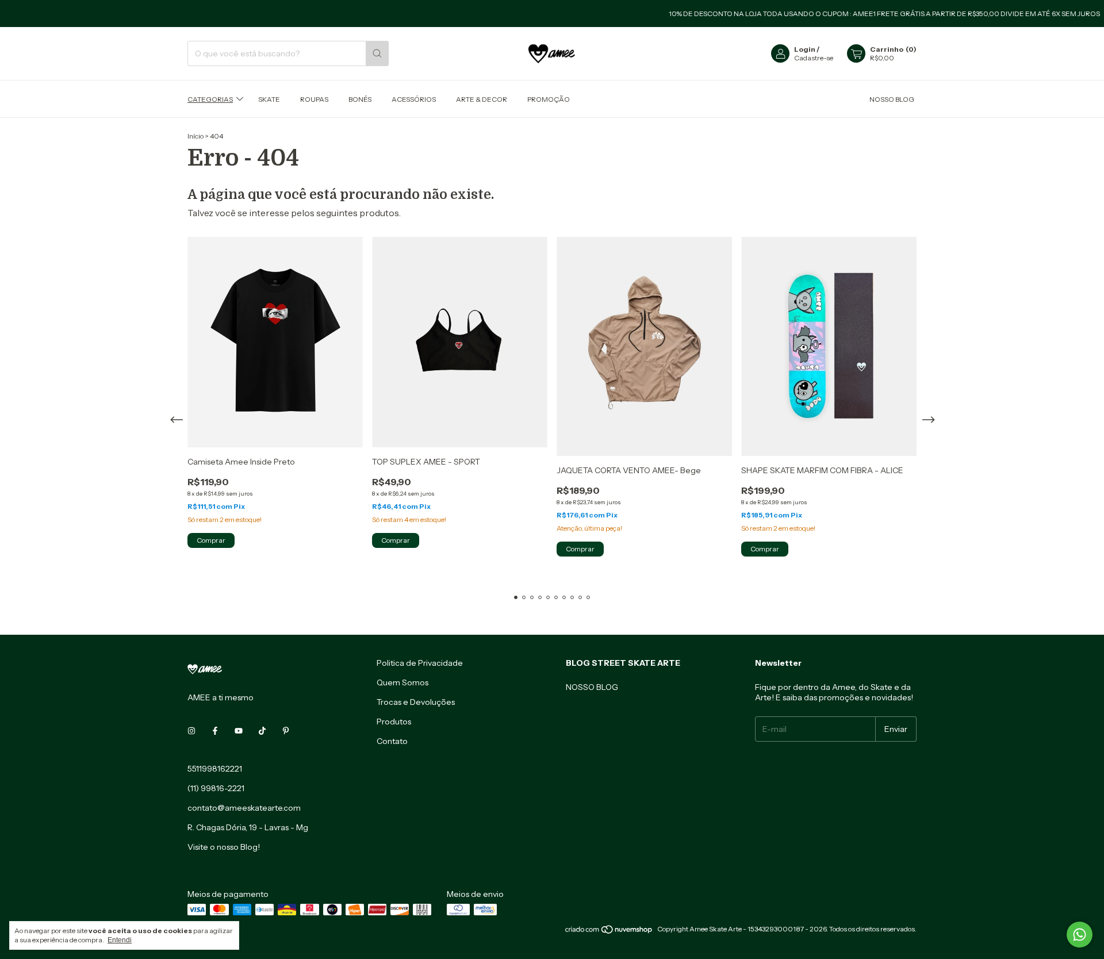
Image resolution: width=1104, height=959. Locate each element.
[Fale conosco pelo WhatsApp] (1079, 935)
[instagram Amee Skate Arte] (191, 731)
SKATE (269, 98)
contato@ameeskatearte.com (244, 808)
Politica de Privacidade (420, 663)
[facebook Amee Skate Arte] (215, 731)
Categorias (210, 98)
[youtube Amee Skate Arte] (239, 731)
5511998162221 (214, 769)
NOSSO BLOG (891, 98)
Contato (392, 741)
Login (804, 49)
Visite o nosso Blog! (223, 847)
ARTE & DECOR (481, 98)
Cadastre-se (813, 57)
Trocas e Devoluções (416, 702)
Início (195, 136)
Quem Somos (402, 682)
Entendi (120, 940)
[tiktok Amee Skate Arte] (262, 731)
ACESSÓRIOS (414, 98)
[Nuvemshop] (609, 931)
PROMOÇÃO (548, 98)
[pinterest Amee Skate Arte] (286, 731)
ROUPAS (314, 98)
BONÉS (359, 98)
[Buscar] (377, 53)
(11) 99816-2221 (215, 788)
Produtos (394, 721)
